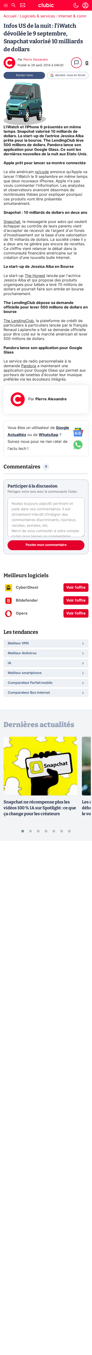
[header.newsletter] (22, 5)
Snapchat (12, 222)
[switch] (76, 5)
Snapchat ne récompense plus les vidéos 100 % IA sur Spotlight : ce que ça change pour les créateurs (40, 807)
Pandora (28, 366)
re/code (42, 172)
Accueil (10, 16)
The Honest (35, 276)
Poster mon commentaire (46, 545)
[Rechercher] (13, 5)
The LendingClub (19, 321)
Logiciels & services (37, 16)
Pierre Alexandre (35, 59)
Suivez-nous (24, 75)
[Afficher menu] (6, 5)
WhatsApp (48, 435)
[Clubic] (46, 6)
